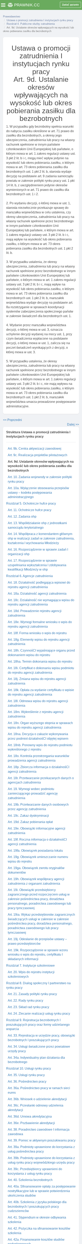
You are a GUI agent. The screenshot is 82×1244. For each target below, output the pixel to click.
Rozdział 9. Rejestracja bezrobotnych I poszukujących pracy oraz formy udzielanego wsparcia (38, 1024)
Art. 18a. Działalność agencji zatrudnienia (37, 593)
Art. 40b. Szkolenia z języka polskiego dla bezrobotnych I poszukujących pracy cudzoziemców (37, 1206)
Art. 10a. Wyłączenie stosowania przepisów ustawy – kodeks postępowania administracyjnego (38, 492)
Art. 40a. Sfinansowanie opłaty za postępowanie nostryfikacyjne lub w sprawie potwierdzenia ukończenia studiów (42, 1191)
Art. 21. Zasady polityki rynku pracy (32, 994)
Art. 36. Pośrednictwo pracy (27, 1081)
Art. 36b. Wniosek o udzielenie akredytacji (37, 1099)
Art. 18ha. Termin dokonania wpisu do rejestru (40, 661)
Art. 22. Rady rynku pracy (25, 1000)
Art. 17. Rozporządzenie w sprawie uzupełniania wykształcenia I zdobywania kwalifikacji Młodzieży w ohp (37, 565)
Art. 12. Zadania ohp (22, 516)
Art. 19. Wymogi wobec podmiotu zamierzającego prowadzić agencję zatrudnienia (33, 793)
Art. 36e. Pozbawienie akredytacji (31, 1123)
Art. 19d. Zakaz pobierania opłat (30, 822)
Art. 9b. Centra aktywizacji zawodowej (34, 448)
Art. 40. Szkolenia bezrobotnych (30, 1180)
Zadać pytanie (70, 4)
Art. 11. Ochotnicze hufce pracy (29, 510)
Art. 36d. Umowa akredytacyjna (30, 1116)
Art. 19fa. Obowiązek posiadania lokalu (35, 850)
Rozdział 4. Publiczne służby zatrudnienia (31, 23)
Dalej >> (73, 424)
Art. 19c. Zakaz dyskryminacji (28, 815)
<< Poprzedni (12, 420)
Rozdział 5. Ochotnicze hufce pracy (31, 503)
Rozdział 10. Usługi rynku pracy (28, 1068)
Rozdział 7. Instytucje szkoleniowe (30, 965)
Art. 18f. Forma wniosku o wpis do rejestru (37, 633)
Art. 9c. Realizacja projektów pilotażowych (37, 455)
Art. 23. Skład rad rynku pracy (28, 1007)
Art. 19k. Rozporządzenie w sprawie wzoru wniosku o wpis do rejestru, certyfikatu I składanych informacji (38, 954)
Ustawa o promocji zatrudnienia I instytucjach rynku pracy (40, 20)
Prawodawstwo (11, 16)
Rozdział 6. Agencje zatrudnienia (29, 576)
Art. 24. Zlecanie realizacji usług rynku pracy (39, 1013)
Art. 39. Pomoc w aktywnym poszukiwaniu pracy (41, 1140)
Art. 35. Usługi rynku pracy (26, 1075)
